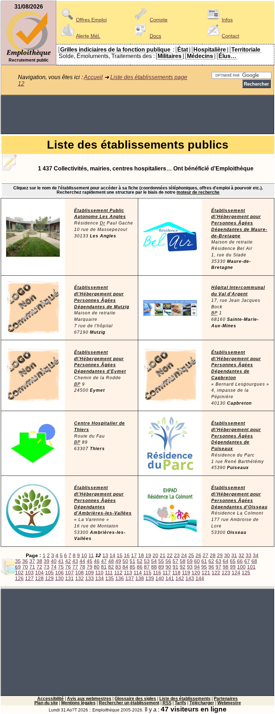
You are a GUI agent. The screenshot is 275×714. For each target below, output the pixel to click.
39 (46, 561)
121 (206, 572)
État (182, 50)
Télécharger (201, 703)
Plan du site (46, 703)
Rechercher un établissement (129, 703)
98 (225, 567)
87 (147, 567)
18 (141, 555)
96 (211, 567)
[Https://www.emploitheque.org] (29, 56)
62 (211, 561)
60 (197, 561)
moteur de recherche (198, 192)
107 (69, 572)
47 (104, 561)
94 (197, 567)
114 (138, 572)
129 (49, 578)
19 (148, 555)
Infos (227, 20)
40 (54, 561)
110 (99, 572)
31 (234, 555)
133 (89, 578)
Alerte (88, 36)
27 (205, 555)
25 (191, 555)
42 (68, 561)
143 (189, 578)
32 (241, 555)
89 (161, 567)
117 (167, 572)
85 (132, 567)
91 (175, 567)
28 (213, 555)
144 (200, 578)
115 (147, 572)
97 (218, 567)
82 (111, 567)
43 (75, 561)
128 (39, 578)
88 (154, 567)
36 (25, 561)
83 (118, 567)
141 (169, 578)
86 (140, 567)
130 (59, 578)
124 (236, 572)
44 (82, 561)
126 (19, 578)
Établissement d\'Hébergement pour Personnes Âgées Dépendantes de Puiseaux (236, 436)
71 (32, 567)
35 (18, 561)
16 (127, 555)
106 (59, 572)
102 (19, 572)
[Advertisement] (137, 114)
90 (168, 567)
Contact (230, 36)
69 (18, 567)
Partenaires (226, 698)
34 (256, 555)
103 (29, 572)
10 (84, 555)
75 (61, 567)
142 (179, 578)
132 (79, 578)
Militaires (170, 56)
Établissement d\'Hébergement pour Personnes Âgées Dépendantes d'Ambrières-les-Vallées (103, 500)
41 (61, 561)
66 (240, 561)
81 (104, 567)
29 (220, 555)
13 (105, 555)
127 (29, 578)
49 (118, 561)
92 (182, 567)
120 (196, 572)
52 (140, 561)
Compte (159, 20)
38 (39, 561)
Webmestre (229, 703)
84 (125, 567)
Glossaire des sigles (135, 698)
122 (216, 572)
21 (162, 555)
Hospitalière (209, 50)
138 (139, 578)
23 (177, 555)
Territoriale (245, 50)
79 (89, 567)
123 (226, 572)
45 (89, 561)
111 (109, 572)
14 (112, 555)
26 (198, 555)
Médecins (200, 56)
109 (89, 572)
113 (128, 572)
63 (218, 561)
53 (147, 561)
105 (49, 572)
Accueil (93, 77)
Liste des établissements (185, 698)
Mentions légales (78, 703)
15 (119, 555)
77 (75, 567)
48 (111, 561)
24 (184, 555)
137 (129, 578)
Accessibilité (50, 698)
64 (225, 561)
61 (204, 561)
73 (46, 567)
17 (134, 555)
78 (82, 567)
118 (176, 572)
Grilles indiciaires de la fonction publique (115, 50)
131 (69, 578)
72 (39, 567)
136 (119, 578)
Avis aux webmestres (89, 698)
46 (97, 561)
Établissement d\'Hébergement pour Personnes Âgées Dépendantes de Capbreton (236, 365)
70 (25, 567)
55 (161, 561)
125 (246, 572)
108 (79, 572)
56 (168, 561)
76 (68, 567)
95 (204, 567)
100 (241, 567)
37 (32, 561)
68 (254, 561)
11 (91, 555)
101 (251, 567)
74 (54, 567)
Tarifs (180, 703)
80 (97, 567)
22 (170, 555)
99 (233, 567)
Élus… (227, 56)
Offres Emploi (91, 20)
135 (109, 578)
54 (154, 561)
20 (155, 555)
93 (190, 567)
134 (99, 578)
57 (175, 561)
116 (157, 572)
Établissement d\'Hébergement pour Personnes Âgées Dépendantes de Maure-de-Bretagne (239, 223)
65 (233, 561)
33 (248, 555)
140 (159, 578)
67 (247, 561)
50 (125, 561)
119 (186, 572)
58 (182, 561)
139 (149, 578)
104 (39, 572)
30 (227, 555)
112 (118, 572)
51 (132, 561)
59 (190, 561)
